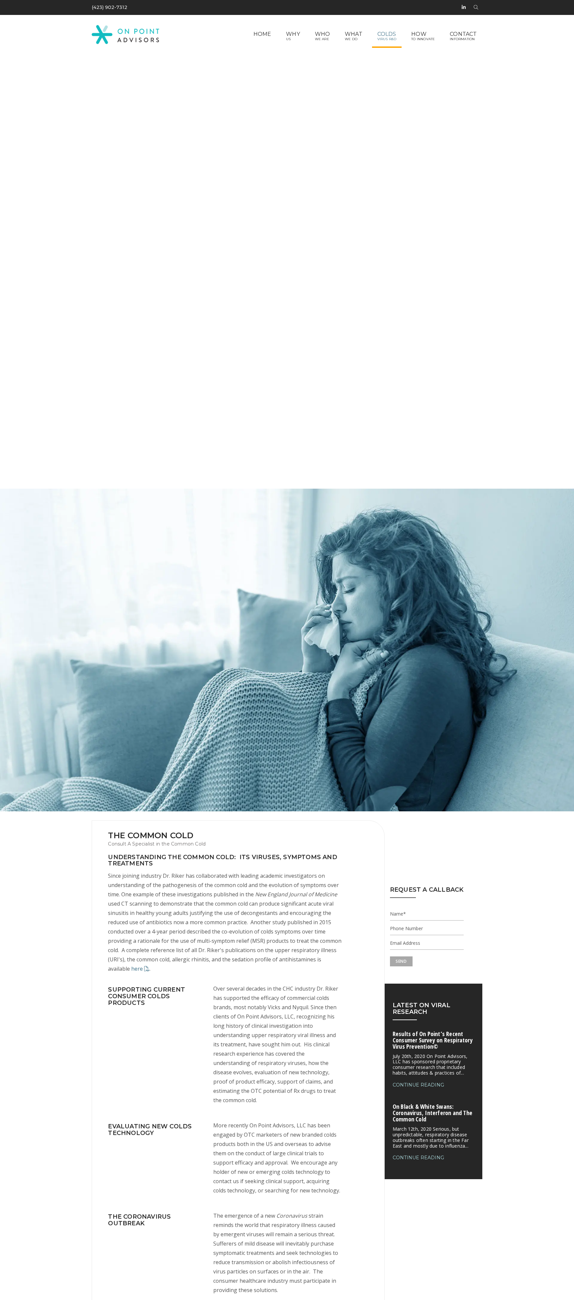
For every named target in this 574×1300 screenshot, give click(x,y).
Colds (386, 34)
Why (293, 34)
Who (322, 34)
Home (262, 34)
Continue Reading (418, 1085)
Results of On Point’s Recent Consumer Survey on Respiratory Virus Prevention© (433, 1053)
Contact (463, 34)
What (353, 34)
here (137, 968)
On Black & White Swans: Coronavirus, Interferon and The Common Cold (432, 1125)
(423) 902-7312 (109, 7)
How (419, 34)
